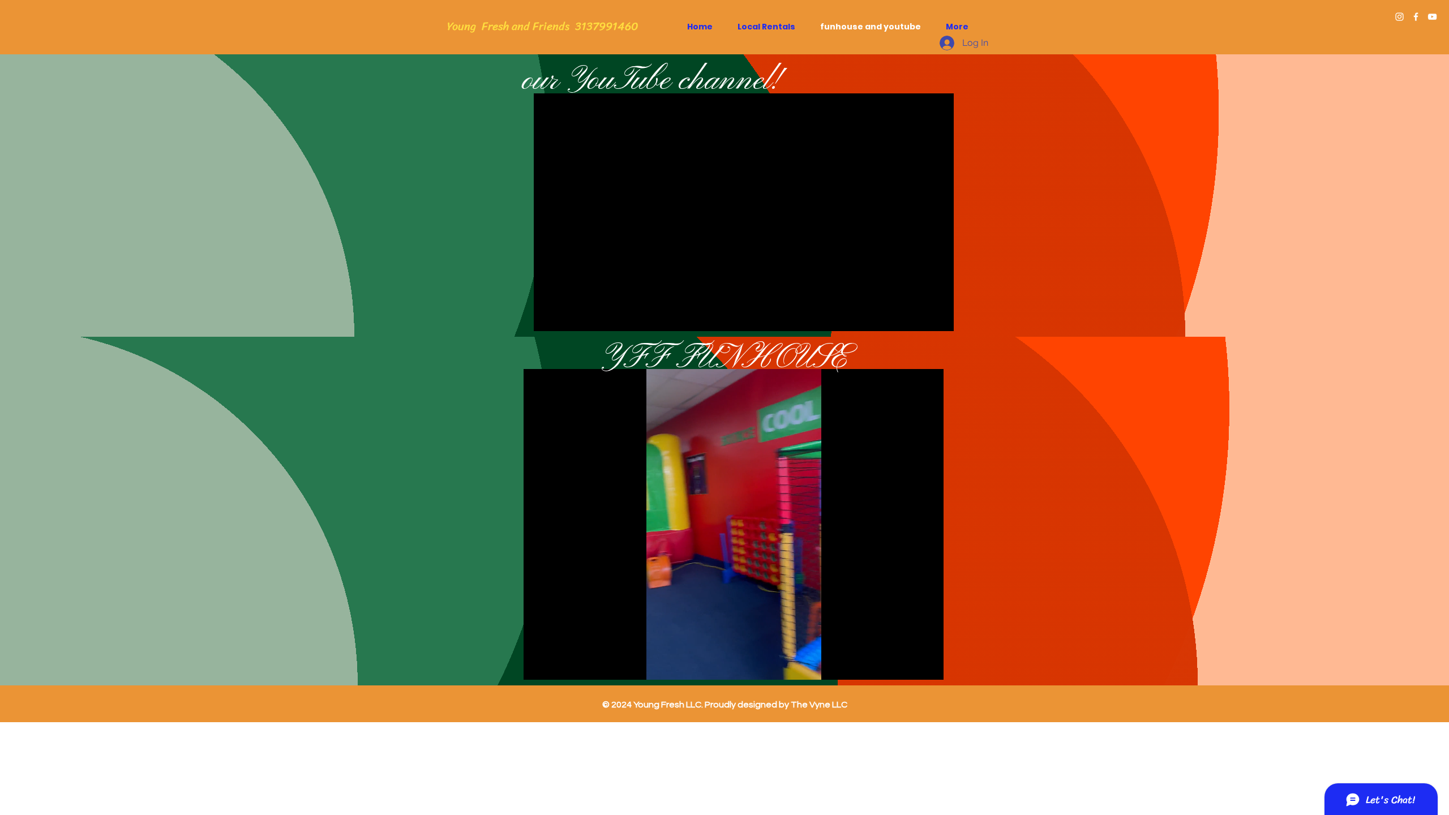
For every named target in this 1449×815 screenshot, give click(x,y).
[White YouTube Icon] (1432, 16)
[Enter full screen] (928, 664)
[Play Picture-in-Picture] (909, 664)
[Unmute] (557, 664)
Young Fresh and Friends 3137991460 (542, 26)
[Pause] (538, 664)
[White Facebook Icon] (1416, 16)
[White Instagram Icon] (1399, 16)
